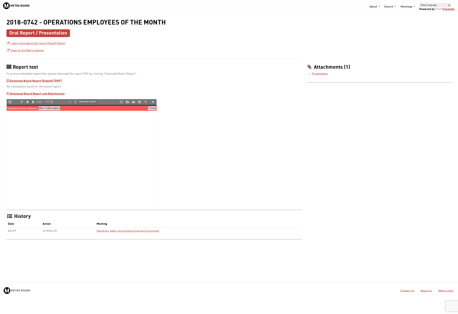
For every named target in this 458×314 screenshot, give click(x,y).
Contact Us (407, 290)
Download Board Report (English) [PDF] (35, 81)
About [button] (373, 6)
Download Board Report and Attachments (37, 94)
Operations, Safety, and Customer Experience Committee (128, 231)
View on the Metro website (27, 50)
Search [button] (389, 6)
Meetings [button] (407, 6)
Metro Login (445, 290)
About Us (426, 290)
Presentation (320, 73)
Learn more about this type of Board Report (37, 43)
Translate (448, 9)
